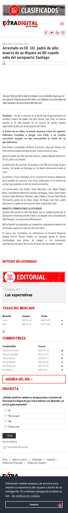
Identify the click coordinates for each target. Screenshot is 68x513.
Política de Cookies (36, 463)
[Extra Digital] (20, 23)
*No (10, 421)
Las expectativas (18, 295)
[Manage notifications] (60, 505)
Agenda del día (18, 379)
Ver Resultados (9, 441)
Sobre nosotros (19, 459)
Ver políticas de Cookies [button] (25, 495)
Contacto (51, 459)
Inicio (5, 459)
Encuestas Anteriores (17, 447)
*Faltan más (13, 426)
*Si (9, 410)
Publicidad (37, 459)
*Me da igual (13, 415)
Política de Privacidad (12, 463)
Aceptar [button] (34, 504)
